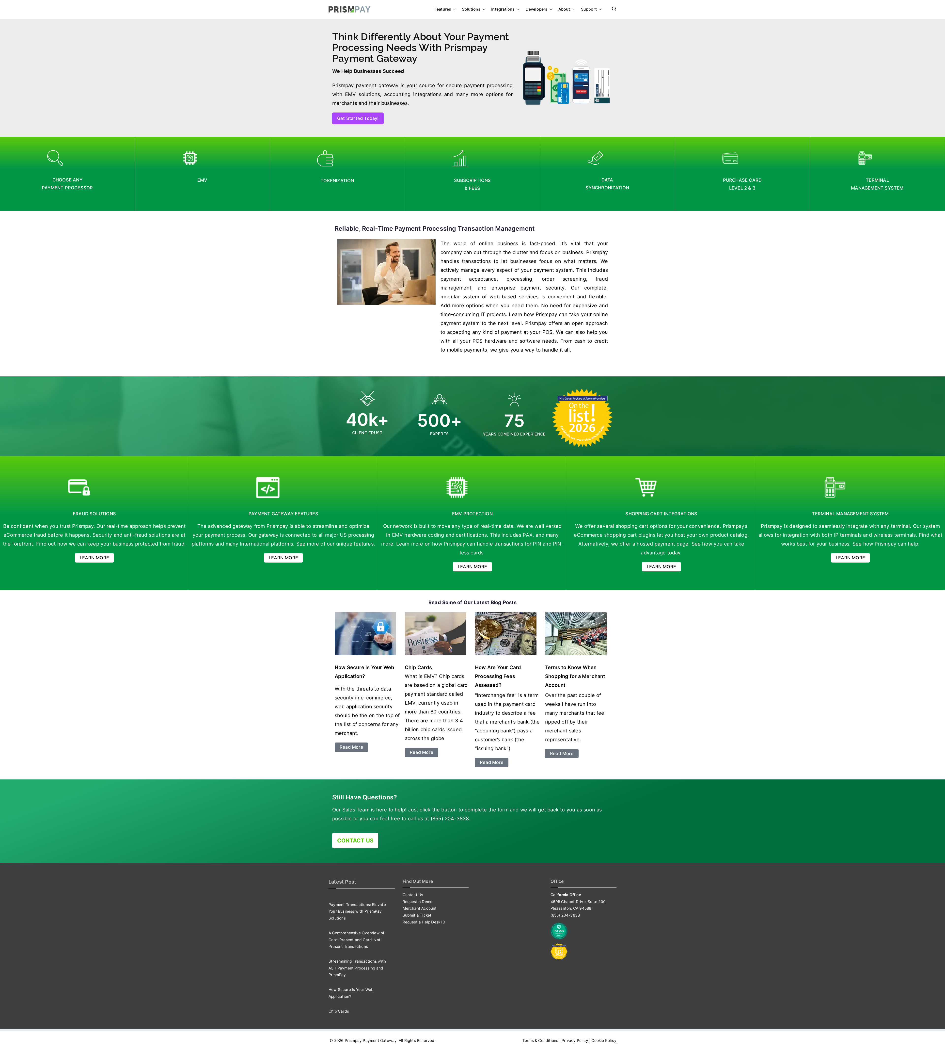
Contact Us (413, 894)
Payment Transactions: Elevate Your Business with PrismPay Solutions (357, 911)
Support (589, 9)
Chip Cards (339, 1011)
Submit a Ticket (417, 915)
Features (443, 9)
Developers (537, 9)
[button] (453, 9)
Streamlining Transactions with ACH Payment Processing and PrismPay (357, 968)
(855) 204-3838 (565, 915)
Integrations (503, 9)
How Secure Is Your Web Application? (351, 993)
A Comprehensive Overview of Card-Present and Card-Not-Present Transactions (356, 940)
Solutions (471, 9)
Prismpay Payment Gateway (371, 1040)
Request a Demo (418, 901)
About (564, 9)
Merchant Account (420, 908)
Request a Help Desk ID (424, 922)
